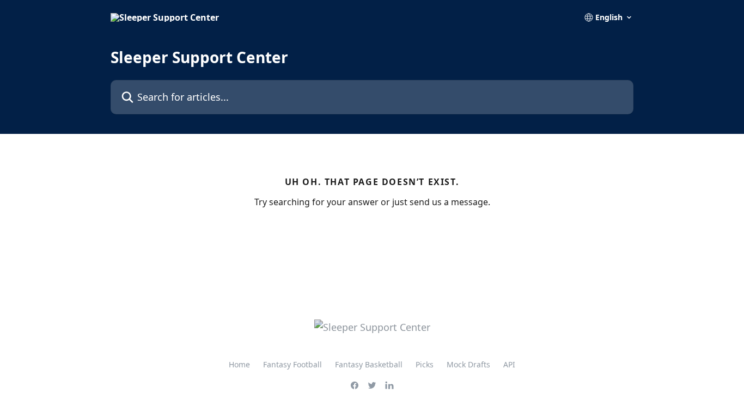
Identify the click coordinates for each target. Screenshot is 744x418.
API (509, 364)
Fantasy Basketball (369, 364)
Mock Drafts (468, 364)
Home (239, 364)
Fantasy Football (292, 364)
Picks (425, 364)
